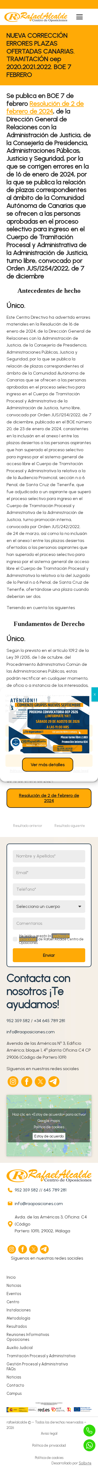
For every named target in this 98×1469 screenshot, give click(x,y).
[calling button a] (89, 1430)
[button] (79, 17)
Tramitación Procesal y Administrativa (41, 1355)
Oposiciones (18, 1339)
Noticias (14, 1285)
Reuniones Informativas (28, 1334)
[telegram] (54, 1081)
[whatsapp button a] (89, 1445)
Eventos (14, 1293)
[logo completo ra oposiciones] (35, 17)
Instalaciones (19, 1310)
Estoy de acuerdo (49, 1136)
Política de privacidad (49, 1445)
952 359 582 (18, 1020)
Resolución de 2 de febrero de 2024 (45, 107)
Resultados (17, 1326)
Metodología (18, 1318)
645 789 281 (55, 1190)
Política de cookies (49, 1127)
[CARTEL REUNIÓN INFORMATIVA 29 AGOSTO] (49, 724)
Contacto (15, 1385)
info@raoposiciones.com (31, 1031)
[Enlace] (37, 4)
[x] (40, 1081)
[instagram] (13, 1081)
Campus (14, 1393)
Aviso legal (49, 1433)
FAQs (11, 1368)
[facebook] (27, 1081)
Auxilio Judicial (20, 1347)
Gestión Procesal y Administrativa (37, 1364)
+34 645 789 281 (49, 1020)
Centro (13, 1301)
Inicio (11, 1277)
